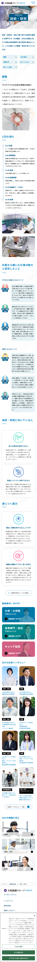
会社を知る (7, 905)
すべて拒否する (18, 952)
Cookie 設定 (18, 946)
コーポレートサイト (10, 894)
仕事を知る (12, 884)
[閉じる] (34, 915)
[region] (18, 937)
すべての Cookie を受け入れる (18, 958)
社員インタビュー (9, 910)
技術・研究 (23, 884)
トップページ (8, 901)
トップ (4, 884)
